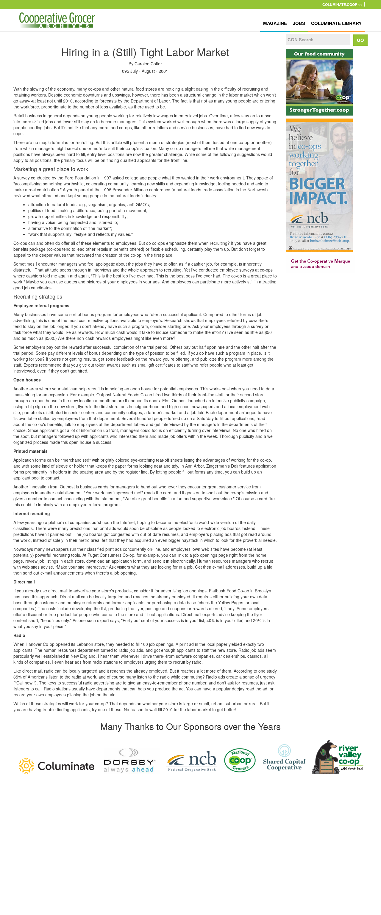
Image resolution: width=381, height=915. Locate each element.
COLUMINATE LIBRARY (336, 23)
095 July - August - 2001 (145, 71)
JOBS (299, 23)
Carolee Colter (148, 64)
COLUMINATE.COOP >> (342, 4)
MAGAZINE (275, 23)
